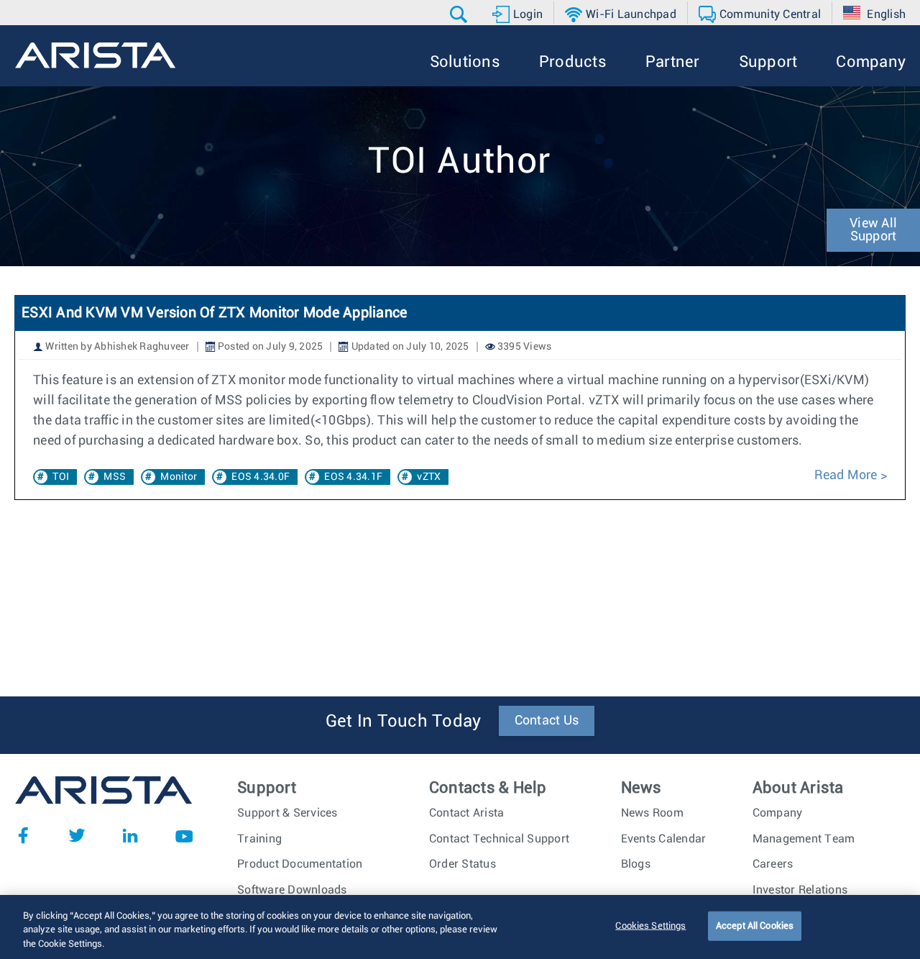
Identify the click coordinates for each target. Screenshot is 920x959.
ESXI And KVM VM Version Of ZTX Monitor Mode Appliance (214, 313)
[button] (460, 14)
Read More (845, 475)
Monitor (178, 477)
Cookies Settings (650, 925)
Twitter (77, 835)
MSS (115, 477)
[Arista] (95, 55)
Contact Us (547, 720)
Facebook (23, 835)
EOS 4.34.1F (353, 477)
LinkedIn (130, 835)
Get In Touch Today (404, 721)
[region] (460, 927)
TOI (60, 477)
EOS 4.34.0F (260, 477)
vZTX (429, 477)
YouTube (184, 835)
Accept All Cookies (755, 925)
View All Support (873, 230)
